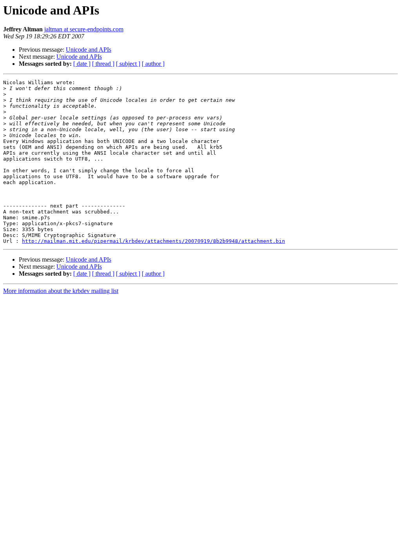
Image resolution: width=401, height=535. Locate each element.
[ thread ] (103, 63)
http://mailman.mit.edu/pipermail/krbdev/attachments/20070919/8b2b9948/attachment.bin (153, 241)
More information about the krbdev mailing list (60, 290)
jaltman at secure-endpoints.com (83, 29)
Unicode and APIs (88, 49)
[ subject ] (128, 63)
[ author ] (153, 63)
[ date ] (81, 63)
